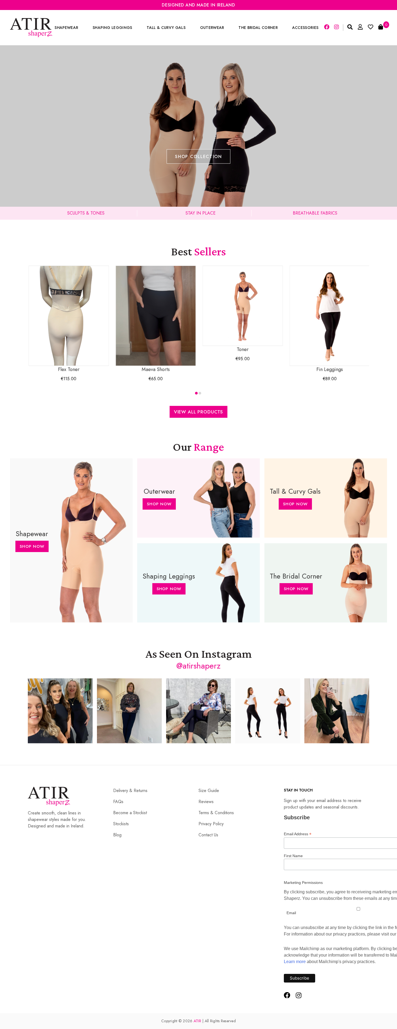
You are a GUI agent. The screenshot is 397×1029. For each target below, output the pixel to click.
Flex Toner (68, 369)
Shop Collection (198, 156)
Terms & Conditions (216, 813)
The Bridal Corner (258, 27)
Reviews (206, 802)
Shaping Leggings (112, 27)
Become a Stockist (130, 813)
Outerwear (212, 27)
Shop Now (32, 546)
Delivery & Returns (130, 790)
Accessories (305, 27)
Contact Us (208, 835)
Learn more (295, 961)
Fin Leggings (329, 369)
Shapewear (66, 27)
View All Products (198, 412)
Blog (117, 835)
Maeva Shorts (155, 369)
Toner (242, 349)
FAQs (118, 802)
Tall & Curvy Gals (166, 27)
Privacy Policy (211, 824)
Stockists (121, 824)
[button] (196, 393)
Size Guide (208, 790)
